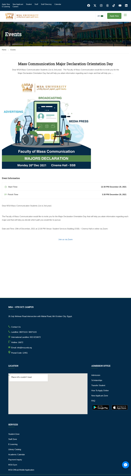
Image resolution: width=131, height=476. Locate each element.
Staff (36, 4)
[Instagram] (101, 5)
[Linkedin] (126, 5)
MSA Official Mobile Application (21, 470)
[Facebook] (88, 5)
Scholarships (96, 380)
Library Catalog (14, 449)
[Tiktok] (114, 5)
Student (29, 4)
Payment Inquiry (15, 460)
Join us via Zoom (65, 239)
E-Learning (6, 7)
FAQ (93, 401)
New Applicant (18, 4)
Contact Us (16, 327)
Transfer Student (98, 385)
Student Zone (13, 434)
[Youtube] (120, 5)
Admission (95, 375)
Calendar (57, 4)
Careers (15, 7)
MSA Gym (12, 465)
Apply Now (6, 4)
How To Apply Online (100, 390)
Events (13, 50)
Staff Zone (12, 439)
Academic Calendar (16, 454)
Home (4, 50)
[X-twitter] (95, 5)
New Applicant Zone (99, 396)
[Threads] (107, 5)
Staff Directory (46, 4)
